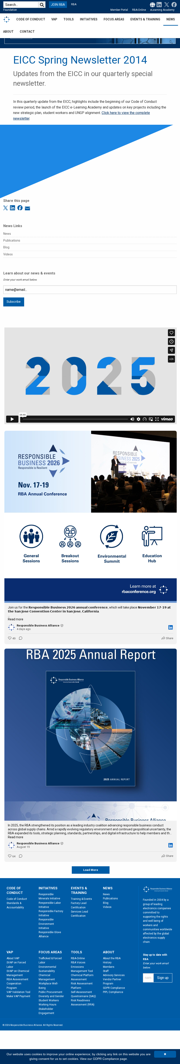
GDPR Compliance (114, 987)
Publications (11, 240)
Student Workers (49, 1000)
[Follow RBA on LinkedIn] (159, 4)
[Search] (41, 4)
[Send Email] (27, 207)
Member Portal (119, 9)
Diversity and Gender (51, 996)
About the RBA (112, 958)
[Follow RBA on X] (165, 4)
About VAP (13, 958)
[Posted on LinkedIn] (170, 627)
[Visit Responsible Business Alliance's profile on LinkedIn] (11, 627)
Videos (8, 254)
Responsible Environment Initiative (46, 923)
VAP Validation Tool (18, 992)
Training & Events (81, 898)
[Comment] (19, 638)
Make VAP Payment (18, 996)
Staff (106, 971)
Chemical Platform (82, 975)
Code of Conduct (17, 898)
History (107, 962)
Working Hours (47, 1004)
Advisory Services (114, 975)
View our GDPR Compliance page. (104, 1058)
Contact (27, 31)
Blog (6, 247)
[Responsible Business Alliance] (6, 19)
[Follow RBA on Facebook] (173, 4)
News (7, 233)
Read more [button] (15, 619)
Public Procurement (50, 992)
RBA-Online (139, 9)
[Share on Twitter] (6, 207)
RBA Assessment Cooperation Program (17, 983)
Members (108, 966)
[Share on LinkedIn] (13, 207)
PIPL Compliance (113, 992)
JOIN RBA (58, 5)
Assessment (79, 979)
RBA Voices (78, 962)
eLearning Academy (162, 9)
